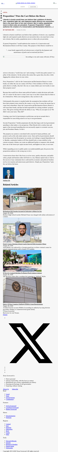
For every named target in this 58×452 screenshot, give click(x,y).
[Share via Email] (1, 18)
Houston (8, 427)
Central (8, 424)
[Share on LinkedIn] (1, 16)
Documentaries (10, 416)
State (7, 396)
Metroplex (9, 429)
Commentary (10, 399)
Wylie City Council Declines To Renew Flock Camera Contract (22, 273)
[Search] (54, 2)
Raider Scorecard (11, 409)
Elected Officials (11, 441)
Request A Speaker (12, 444)
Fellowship (9, 448)
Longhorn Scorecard (12, 407)
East (7, 426)
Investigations (10, 397)
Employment (10, 446)
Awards (8, 442)
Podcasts (8, 417)
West (7, 434)
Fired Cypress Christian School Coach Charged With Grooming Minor (24, 244)
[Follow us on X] (30, 367)
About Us (6, 389)
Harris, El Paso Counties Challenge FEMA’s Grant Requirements (23, 304)
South (8, 432)
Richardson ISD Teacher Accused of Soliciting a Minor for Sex (22, 211)
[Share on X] (1, 13)
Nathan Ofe (9, 30)
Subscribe (33, 6)
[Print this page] (1, 20)
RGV (7, 431)
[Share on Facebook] (1, 11)
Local (5, 12)
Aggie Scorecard (11, 406)
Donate (23, 6)
